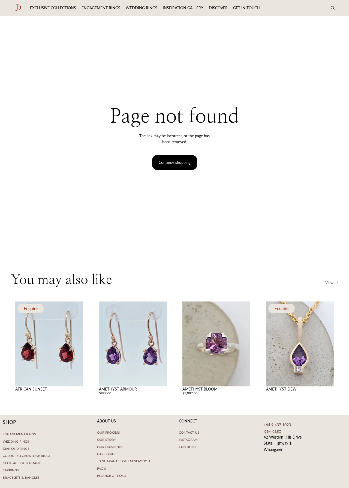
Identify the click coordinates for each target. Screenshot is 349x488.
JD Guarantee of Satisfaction (123, 461)
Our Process (108, 432)
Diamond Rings (16, 448)
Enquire (31, 308)
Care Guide (106, 454)
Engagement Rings (19, 434)
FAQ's (101, 468)
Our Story (106, 439)
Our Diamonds (110, 447)
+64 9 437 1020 (277, 424)
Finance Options (111, 476)
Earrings (11, 470)
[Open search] (333, 8)
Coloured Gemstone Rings (27, 456)
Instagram (188, 439)
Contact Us (189, 432)
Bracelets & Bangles (21, 477)
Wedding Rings (16, 441)
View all (331, 282)
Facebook (188, 447)
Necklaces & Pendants (23, 463)
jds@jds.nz (272, 431)
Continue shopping (175, 162)
